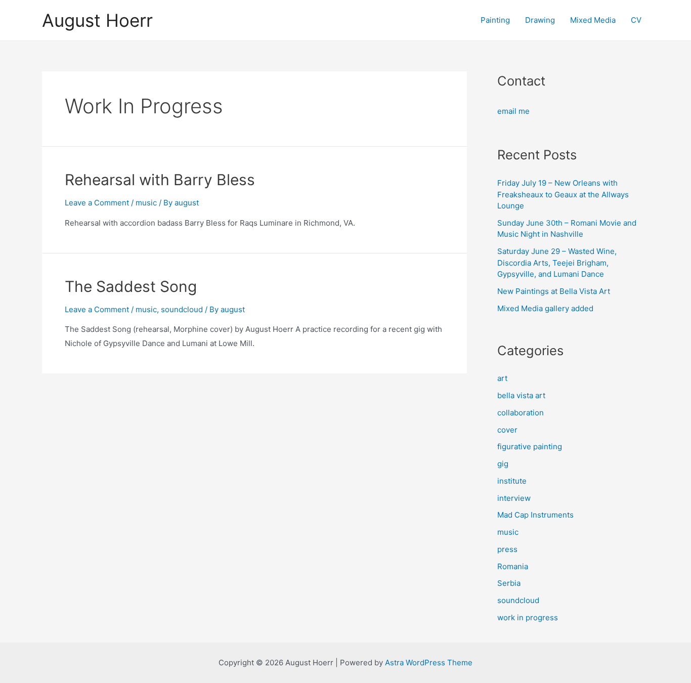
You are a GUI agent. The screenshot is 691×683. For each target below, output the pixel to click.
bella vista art (521, 395)
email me (513, 111)
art (502, 378)
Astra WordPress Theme (428, 662)
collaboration (520, 412)
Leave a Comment (97, 202)
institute (512, 481)
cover (507, 430)
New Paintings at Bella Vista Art (553, 291)
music (146, 202)
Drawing (540, 20)
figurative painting (529, 446)
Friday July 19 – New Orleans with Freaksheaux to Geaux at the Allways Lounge (563, 194)
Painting (495, 20)
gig (502, 463)
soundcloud (182, 309)
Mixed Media (593, 20)
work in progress (527, 617)
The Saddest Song (131, 286)
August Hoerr (97, 20)
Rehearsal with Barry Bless (160, 179)
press (507, 549)
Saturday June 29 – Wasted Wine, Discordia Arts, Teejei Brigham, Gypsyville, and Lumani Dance (557, 262)
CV (636, 20)
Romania (512, 566)
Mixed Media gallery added (545, 308)
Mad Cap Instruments (535, 515)
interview (514, 498)
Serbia (509, 583)
